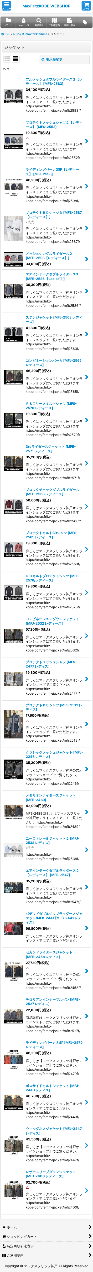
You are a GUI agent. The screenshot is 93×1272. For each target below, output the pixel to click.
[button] (6, 6)
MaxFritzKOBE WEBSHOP (46, 6)
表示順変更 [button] (54, 59)
